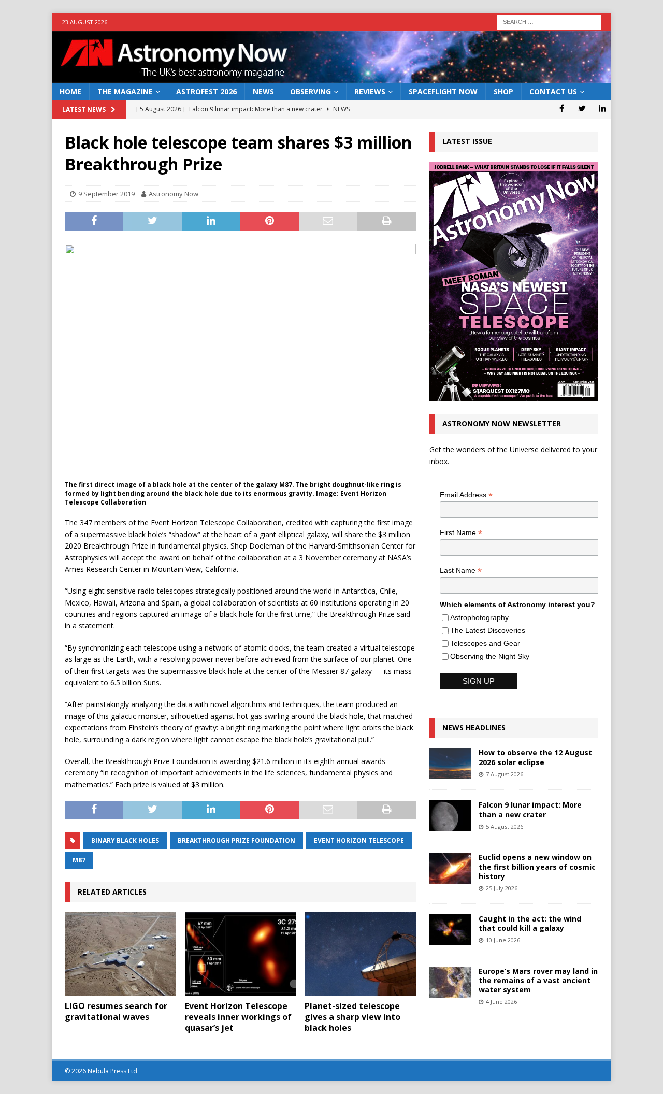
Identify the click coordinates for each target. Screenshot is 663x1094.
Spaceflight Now (443, 91)
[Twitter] (582, 108)
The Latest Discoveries (487, 630)
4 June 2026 (501, 1001)
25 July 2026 (501, 888)
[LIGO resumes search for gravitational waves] (120, 954)
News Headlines (474, 727)
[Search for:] (549, 21)
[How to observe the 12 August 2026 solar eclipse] (450, 763)
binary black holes (125, 840)
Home (70, 91)
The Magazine (125, 91)
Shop (503, 91)
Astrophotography (479, 617)
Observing (310, 91)
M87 (79, 860)
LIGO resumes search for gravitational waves (116, 1011)
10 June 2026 (503, 940)
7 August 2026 (504, 774)
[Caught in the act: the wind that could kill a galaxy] (450, 929)
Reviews (369, 91)
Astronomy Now (173, 193)
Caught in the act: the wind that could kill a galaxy (530, 923)
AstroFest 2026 (206, 91)
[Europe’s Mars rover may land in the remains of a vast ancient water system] (450, 982)
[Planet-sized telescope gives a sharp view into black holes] (360, 954)
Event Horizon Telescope (359, 840)
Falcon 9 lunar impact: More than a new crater (530, 809)
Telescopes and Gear (485, 643)
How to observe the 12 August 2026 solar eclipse (535, 757)
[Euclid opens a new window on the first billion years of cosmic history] (450, 868)
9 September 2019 (106, 193)
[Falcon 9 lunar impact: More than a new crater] (450, 815)
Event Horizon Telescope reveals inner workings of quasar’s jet (238, 1016)
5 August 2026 (504, 826)
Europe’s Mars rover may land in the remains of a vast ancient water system (538, 980)
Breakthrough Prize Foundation (236, 840)
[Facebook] (562, 108)
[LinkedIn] (602, 108)
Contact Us (553, 91)
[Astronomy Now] (331, 77)
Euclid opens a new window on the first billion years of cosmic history (537, 866)
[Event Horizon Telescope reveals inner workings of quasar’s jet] (240, 954)
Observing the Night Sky (489, 656)
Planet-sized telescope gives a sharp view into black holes (352, 1016)
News (263, 91)
